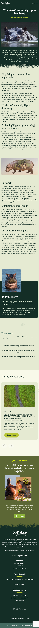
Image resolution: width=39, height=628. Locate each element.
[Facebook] (19, 609)
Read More (11, 435)
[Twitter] (22, 609)
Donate (21, 516)
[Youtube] (25, 610)
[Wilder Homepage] (19, 535)
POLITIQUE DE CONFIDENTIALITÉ (20, 618)
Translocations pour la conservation (19, 579)
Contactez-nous (19, 568)
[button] (37, 3)
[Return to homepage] (6, 3)
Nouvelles (19, 566)
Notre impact (19, 563)
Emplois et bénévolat (19, 598)
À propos (19, 561)
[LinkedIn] (14, 609)
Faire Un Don (19, 600)
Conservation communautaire (19, 582)
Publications (20, 584)
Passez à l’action (19, 595)
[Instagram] (17, 609)
